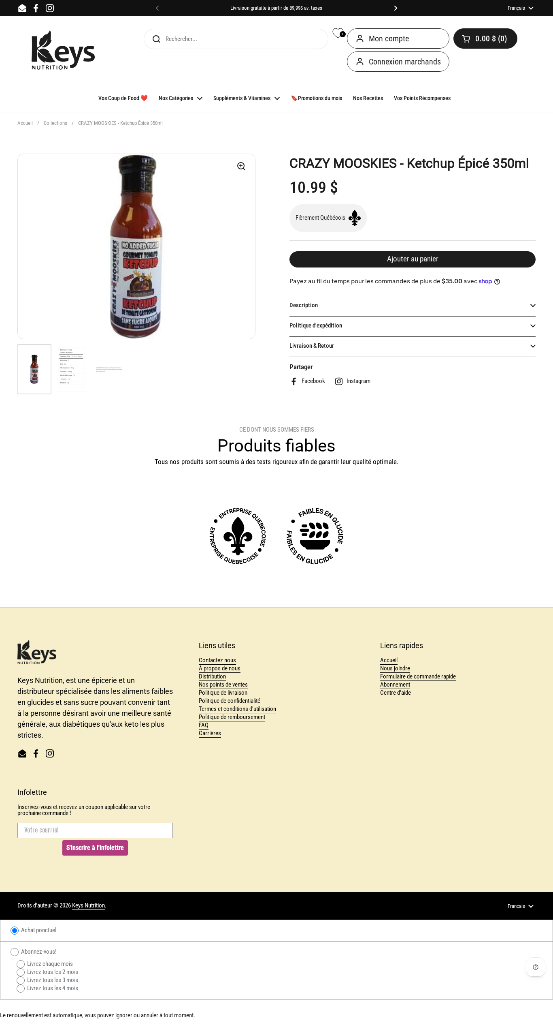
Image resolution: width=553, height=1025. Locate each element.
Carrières (210, 733)
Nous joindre (395, 668)
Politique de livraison (223, 692)
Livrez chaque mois (49, 963)
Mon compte (389, 38)
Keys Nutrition (88, 905)
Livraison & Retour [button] (311, 345)
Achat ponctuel (38, 930)
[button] (485, 38)
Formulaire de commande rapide (418, 676)
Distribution (212, 676)
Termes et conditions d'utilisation (237, 709)
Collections (55, 123)
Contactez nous (217, 660)
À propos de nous (219, 668)
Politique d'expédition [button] (315, 325)
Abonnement (395, 684)
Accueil (25, 123)
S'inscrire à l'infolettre (95, 848)
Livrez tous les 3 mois (52, 980)
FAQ (203, 725)
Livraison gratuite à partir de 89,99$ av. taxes (276, 8)
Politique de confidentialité (229, 700)
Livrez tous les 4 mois (52, 988)
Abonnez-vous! (38, 951)
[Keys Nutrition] (63, 50)
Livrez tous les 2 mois (52, 972)
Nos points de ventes (223, 684)
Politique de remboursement (232, 717)
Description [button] (303, 305)
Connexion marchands (405, 61)
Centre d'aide (395, 692)
